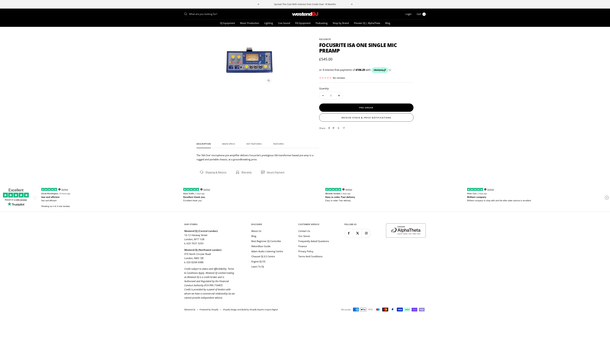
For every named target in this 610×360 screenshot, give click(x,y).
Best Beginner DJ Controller (266, 241)
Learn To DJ (257, 266)
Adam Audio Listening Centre (267, 251)
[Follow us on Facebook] (348, 233)
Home (187, 32)
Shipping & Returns (215, 172)
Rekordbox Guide (260, 246)
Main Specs (228, 144)
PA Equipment (303, 23)
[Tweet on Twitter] (338, 128)
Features (278, 144)
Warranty (246, 172)
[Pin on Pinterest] (333, 128)
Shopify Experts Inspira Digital (263, 309)
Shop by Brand (341, 23)
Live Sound (284, 23)
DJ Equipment (227, 23)
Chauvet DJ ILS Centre (263, 256)
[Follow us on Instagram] (366, 233)
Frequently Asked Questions (313, 241)
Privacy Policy (305, 251)
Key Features (254, 144)
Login (409, 14)
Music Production (249, 23)
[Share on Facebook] (329, 128)
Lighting (268, 23)
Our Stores (304, 236)
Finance (302, 246)
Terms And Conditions (310, 256)
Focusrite (325, 39)
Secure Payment (275, 172)
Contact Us (304, 231)
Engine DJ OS (258, 261)
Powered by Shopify (209, 309)
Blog (387, 23)
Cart (420, 14)
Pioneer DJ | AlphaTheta (367, 23)
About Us (256, 231)
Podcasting (322, 23)
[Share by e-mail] (344, 128)
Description (204, 144)
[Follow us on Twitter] (357, 233)
